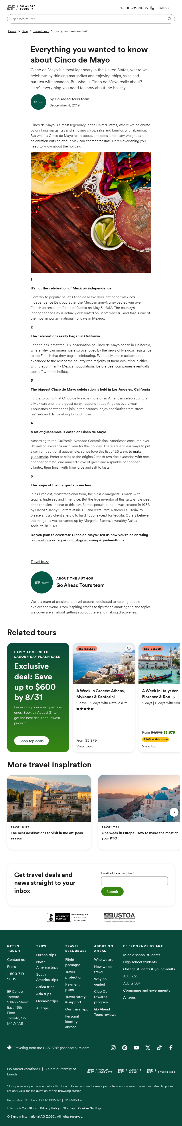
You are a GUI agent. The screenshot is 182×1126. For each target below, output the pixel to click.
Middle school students (141, 954)
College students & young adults (149, 969)
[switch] (129, 648)
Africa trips (45, 986)
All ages (129, 997)
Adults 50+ (132, 983)
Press (11, 966)
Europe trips (46, 954)
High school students (140, 961)
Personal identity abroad (72, 1021)
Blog (25, 31)
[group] (38, 697)
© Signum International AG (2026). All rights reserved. (45, 1116)
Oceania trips (47, 1000)
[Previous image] (121, 680)
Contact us (16, 959)
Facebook (43, 540)
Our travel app (77, 1009)
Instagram (80, 540)
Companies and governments (146, 990)
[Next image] (131, 680)
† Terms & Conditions (22, 1108)
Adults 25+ (131, 976)
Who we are (103, 959)
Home (12, 31)
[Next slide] (174, 697)
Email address (117, 873)
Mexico (98, 318)
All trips (42, 1008)
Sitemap (69, 1108)
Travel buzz (41, 31)
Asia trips (43, 993)
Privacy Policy (50, 1108)
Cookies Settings (89, 1108)
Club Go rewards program (101, 996)
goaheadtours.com (74, 1047)
